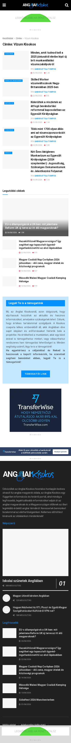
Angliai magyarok (13, 80)
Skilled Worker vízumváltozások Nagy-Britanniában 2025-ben (45, 83)
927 (35, 271)
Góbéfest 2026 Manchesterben (36, 699)
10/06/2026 (26, 286)
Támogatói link (36, 374)
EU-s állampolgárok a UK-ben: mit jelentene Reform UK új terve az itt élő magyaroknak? (31, 226)
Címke (19, 38)
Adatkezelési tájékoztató (33, 724)
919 (35, 286)
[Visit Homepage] (35, 5)
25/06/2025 (37, 73)
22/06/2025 (37, 96)
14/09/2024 (37, 180)
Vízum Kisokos (31, 38)
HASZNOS (9, 53)
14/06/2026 (26, 271)
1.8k (48, 145)
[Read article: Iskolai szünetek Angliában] (35, 552)
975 (35, 253)
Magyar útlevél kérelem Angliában (31, 595)
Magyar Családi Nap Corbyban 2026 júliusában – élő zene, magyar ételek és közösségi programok (41, 263)
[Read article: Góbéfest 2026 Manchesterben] (9, 703)
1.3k (48, 180)
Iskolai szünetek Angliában (23, 581)
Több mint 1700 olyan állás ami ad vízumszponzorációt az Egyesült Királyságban (48, 132)
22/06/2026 (26, 253)
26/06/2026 (12, 232)
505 (47, 96)
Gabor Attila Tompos (45, 69)
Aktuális (9, 103)
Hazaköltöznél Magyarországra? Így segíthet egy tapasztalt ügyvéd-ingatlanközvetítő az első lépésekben (40, 244)
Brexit (8, 153)
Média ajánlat (9, 724)
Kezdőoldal (8, 38)
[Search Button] (66, 5)
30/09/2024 (37, 145)
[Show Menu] (4, 5)
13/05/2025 (37, 122)
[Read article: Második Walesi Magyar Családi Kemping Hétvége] (9, 281)
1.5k (48, 122)
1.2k (48, 73)
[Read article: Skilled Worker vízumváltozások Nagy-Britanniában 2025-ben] (16, 87)
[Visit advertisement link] (35, 20)
